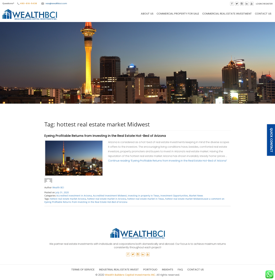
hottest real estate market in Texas (145, 198)
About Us (147, 13)
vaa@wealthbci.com (56, 3)
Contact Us (263, 13)
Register (268, 3)
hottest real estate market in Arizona (106, 198)
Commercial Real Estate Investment (227, 13)
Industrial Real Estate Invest (119, 269)
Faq (180, 269)
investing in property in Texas (143, 195)
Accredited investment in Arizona (74, 195)
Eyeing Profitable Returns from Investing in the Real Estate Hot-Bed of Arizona (105, 135)
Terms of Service (83, 269)
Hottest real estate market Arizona (68, 198)
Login (259, 3)
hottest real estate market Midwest (183, 198)
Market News (196, 195)
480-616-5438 (28, 3)
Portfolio (150, 269)
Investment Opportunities (174, 195)
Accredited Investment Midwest (110, 195)
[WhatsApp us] (269, 274)
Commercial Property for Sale (178, 13)
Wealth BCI (58, 187)
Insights (167, 269)
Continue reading (167, 160)
